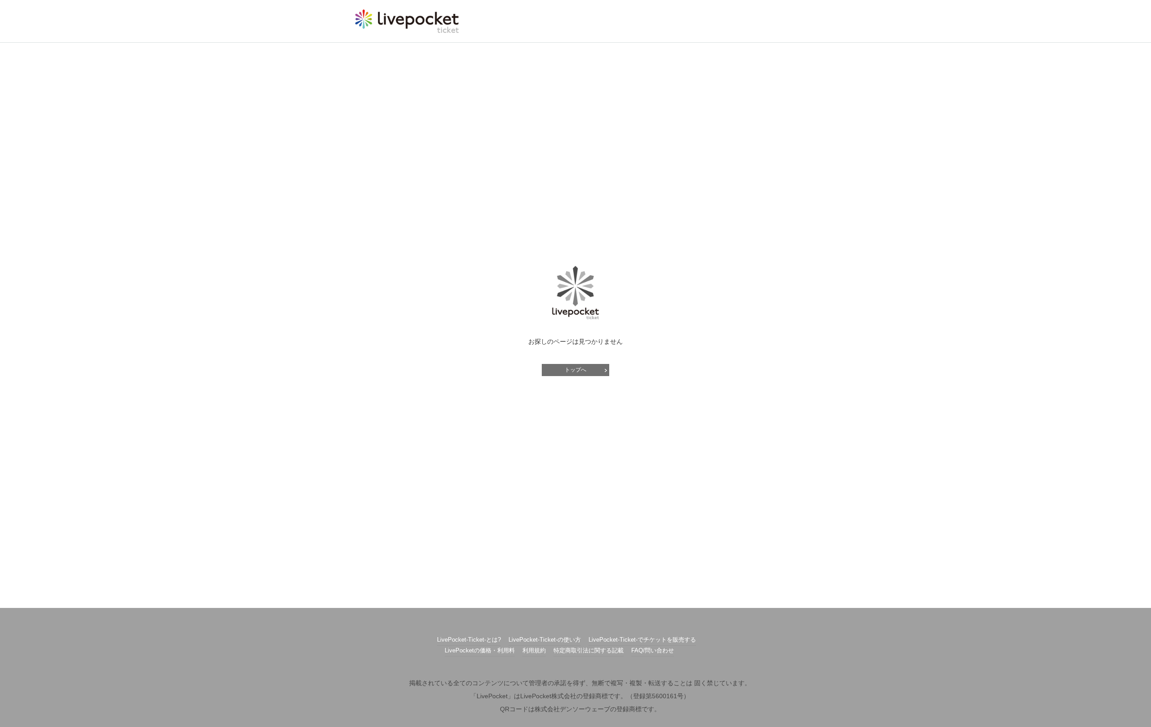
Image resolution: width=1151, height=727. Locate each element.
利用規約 (534, 650)
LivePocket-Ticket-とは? (469, 639)
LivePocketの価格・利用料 (480, 650)
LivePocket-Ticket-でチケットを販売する (642, 639)
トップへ (575, 370)
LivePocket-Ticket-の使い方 (545, 639)
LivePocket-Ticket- (407, 21)
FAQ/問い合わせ (652, 650)
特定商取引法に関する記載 (588, 650)
